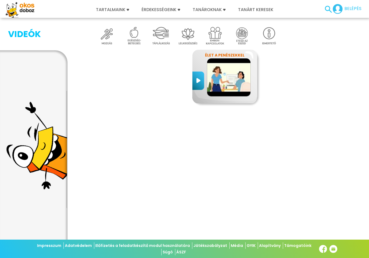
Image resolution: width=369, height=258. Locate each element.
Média (237, 245)
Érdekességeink (159, 9)
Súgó (168, 252)
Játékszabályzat (210, 245)
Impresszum (49, 245)
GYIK (251, 245)
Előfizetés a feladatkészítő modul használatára (142, 245)
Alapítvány (270, 245)
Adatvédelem (78, 245)
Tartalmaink (110, 9)
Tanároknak (207, 9)
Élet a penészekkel (224, 55)
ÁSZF (181, 252)
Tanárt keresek (255, 9)
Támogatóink (297, 245)
